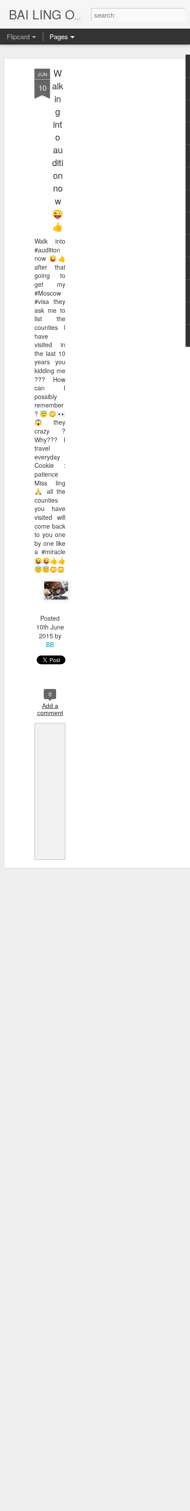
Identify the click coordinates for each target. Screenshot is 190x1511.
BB (50, 644)
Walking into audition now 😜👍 (57, 150)
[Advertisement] (114, 207)
